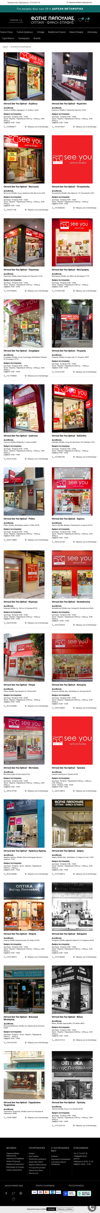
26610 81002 (11, 623)
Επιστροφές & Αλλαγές (15, 1167)
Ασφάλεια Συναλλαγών (15, 1164)
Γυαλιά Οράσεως (25, 32)
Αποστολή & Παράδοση (15, 1159)
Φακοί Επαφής (76, 32)
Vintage (40, 32)
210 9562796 (59, 457)
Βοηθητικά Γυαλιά (56, 32)
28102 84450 (11, 874)
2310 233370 (59, 625)
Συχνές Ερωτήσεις (36, 1162)
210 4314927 (59, 127)
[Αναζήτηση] (20, 20)
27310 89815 (11, 957)
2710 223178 (59, 1126)
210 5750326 (11, 291)
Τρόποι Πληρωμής (13, 1161)
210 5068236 (59, 208)
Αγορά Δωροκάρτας (14, 1170)
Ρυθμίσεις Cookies (64, 1209)
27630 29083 (11, 1117)
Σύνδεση (54, 1156)
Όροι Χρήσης (34, 1156)
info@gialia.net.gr (80, 1156)
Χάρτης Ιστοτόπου (36, 1170)
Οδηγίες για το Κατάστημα (37, 127)
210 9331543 (59, 291)
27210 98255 (59, 957)
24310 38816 (59, 791)
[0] (80, 21)
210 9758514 (59, 874)
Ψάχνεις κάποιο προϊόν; (38, 1165)
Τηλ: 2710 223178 (80, 1153)
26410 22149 (59, 542)
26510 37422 (11, 459)
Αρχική (5, 47)
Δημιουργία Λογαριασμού (60, 1159)
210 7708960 (11, 376)
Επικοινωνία (33, 1173)
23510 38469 (59, 708)
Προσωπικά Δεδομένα (37, 1159)
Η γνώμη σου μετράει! (37, 1168)
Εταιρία (32, 1153)
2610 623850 (11, 706)
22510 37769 (11, 791)
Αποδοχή (51, 1209)
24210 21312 (59, 1040)
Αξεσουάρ (92, 32)
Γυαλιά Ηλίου (6, 32)
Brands (37, 38)
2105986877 (11, 127)
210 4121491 (59, 372)
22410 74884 (11, 540)
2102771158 (11, 210)
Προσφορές (24, 38)
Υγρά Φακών (8, 38)
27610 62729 (11, 1043)
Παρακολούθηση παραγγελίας (80, 2)
